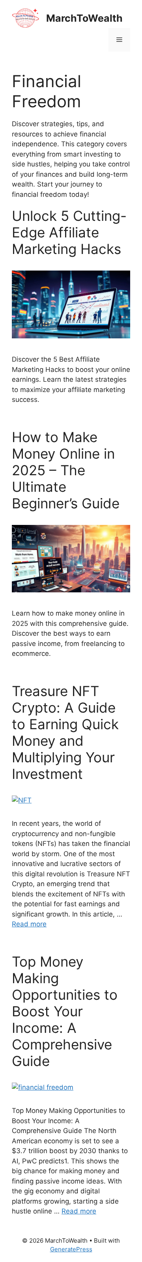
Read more (29, 924)
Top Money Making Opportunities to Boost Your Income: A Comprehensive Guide (65, 1011)
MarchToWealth (84, 18)
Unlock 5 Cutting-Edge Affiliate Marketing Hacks (69, 232)
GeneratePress (71, 1249)
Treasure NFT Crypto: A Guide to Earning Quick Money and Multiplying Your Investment (65, 732)
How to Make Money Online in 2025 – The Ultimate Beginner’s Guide (66, 470)
